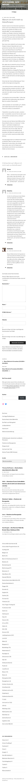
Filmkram (4, 601)
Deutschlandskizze (7, 583)
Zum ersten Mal (6, 724)
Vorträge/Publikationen (8, 416)
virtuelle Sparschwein (10, 387)
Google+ (4, 752)
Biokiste (4, 562)
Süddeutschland (6, 696)
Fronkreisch (5, 607)
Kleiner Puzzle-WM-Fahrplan (9, 452)
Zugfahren (5, 721)
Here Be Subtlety (6, 755)
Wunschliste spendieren (12, 385)
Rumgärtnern (5, 681)
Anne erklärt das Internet (8, 543)
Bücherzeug (5, 568)
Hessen (4, 620)
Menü (14, 12)
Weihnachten (5, 711)
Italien (4, 626)
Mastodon (5, 758)
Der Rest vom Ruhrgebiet (9, 422)
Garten (4, 610)
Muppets (4, 644)
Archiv (4, 458)
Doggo (4, 586)
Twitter (4, 767)
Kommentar (6, 284)
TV (3, 699)
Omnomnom (13, 156)
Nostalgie (4, 653)
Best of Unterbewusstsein (9, 559)
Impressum (5, 428)
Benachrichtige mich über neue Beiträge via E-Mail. (13, 337)
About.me (4, 740)
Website (4, 320)
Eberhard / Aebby (7, 499)
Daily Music (5, 574)
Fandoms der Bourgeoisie (9, 443)
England (4, 592)
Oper (3, 659)
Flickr (3, 749)
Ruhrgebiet (5, 678)
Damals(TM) (5, 577)
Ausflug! (7, 156)
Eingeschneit (5, 446)
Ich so (3, 623)
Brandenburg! (5, 565)
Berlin (3, 555)
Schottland (5, 687)
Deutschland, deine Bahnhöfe (10, 419)
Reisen (4, 672)
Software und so (6, 690)
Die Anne (4, 413)
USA (3, 705)
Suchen (4, 394)
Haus (3, 617)
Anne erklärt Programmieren (9, 546)
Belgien (4, 552)
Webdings (5, 708)
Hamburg (4, 614)
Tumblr (4, 764)
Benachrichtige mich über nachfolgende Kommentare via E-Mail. (12, 330)
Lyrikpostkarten (6, 425)
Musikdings (5, 647)
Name (4, 304)
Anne (13, 17)
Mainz (3, 641)
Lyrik (3, 638)
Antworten (9, 184)
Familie (4, 595)
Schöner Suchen (6, 684)
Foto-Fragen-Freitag (7, 604)
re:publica (4, 669)
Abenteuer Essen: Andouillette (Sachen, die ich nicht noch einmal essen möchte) (13, 484)
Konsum (4, 632)
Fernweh (4, 598)
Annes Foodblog (6, 743)
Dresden (4, 589)
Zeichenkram (5, 717)
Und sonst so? (6, 702)
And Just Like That (7, 449)
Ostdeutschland (6, 662)
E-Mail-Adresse (7, 312)
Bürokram (4, 571)
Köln (3, 629)
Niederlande (5, 650)
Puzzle (4, 665)
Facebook (4, 746)
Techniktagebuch (6, 761)
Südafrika (4, 693)
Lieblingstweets (6, 635)
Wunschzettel (6, 770)
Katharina (10, 248)
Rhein (3, 675)
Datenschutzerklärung (8, 431)
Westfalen (5, 714)
